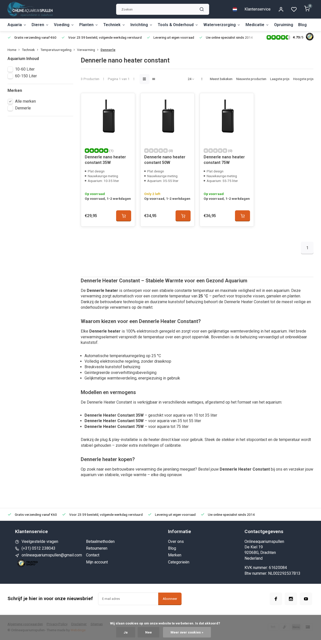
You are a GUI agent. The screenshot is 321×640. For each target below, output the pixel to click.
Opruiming (283, 24)
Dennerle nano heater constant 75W (224, 160)
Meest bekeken (221, 79)
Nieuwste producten (251, 79)
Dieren (38, 24)
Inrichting (139, 24)
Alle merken (25, 101)
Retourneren (96, 548)
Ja (126, 632)
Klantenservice (258, 9)
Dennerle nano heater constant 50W (164, 160)
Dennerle (108, 50)
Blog (302, 24)
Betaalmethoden (100, 541)
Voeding (61, 24)
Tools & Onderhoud (176, 24)
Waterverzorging (219, 24)
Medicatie (255, 24)
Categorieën (178, 562)
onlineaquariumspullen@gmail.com (52, 555)
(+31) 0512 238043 (38, 548)
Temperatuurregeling (55, 50)
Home (12, 50)
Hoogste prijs (303, 79)
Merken (174, 555)
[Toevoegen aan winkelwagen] (123, 215)
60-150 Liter (26, 76)
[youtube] (306, 599)
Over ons (176, 541)
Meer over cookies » (187, 632)
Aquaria (15, 24)
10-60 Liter (25, 69)
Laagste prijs (279, 79)
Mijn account (97, 562)
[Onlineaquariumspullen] (30, 9)
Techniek (112, 24)
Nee (148, 632)
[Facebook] (276, 599)
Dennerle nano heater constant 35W (105, 160)
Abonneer (170, 599)
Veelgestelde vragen (40, 541)
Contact (92, 555)
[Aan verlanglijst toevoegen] (127, 101)
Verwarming (86, 50)
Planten (86, 24)
